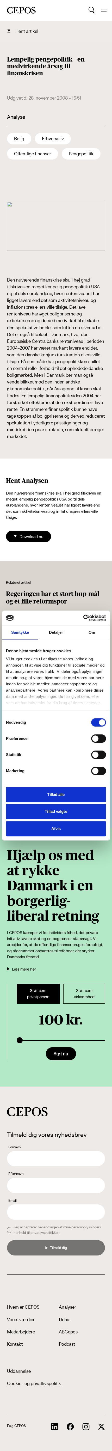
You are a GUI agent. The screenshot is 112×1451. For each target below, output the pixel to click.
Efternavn (15, 1173)
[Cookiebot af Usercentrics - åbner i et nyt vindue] (83, 617)
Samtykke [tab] (20, 632)
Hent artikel (26, 31)
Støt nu (61, 1054)
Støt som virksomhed (84, 993)
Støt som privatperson (38, 993)
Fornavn (14, 1147)
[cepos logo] (27, 1111)
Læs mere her (24, 969)
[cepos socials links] (55, 1426)
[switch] (98, 738)
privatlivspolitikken (44, 1232)
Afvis (56, 828)
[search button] (92, 10)
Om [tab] (92, 632)
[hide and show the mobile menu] (104, 10)
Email (12, 1200)
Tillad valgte (56, 811)
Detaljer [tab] (56, 632)
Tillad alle (56, 794)
